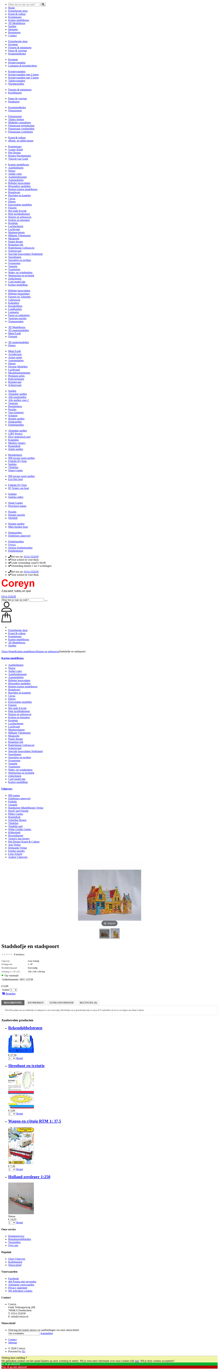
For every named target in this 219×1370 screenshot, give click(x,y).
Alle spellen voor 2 (18, 400)
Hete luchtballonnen (19, 213)
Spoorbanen (14, 257)
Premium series (16, 375)
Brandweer (14, 192)
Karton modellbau (18, 284)
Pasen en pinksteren (19, 315)
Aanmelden (46, 1333)
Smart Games (15, 470)
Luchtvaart (14, 229)
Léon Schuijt (15, 854)
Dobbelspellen (16, 424)
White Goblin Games (19, 829)
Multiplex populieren (19, 122)
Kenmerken (36, 1002)
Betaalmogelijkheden (19, 1239)
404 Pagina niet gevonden (22, 1281)
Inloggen (13, 29)
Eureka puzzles (16, 850)
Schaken (12, 415)
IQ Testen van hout (18, 488)
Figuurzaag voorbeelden (21, 128)
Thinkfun (13, 467)
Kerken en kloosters (19, 220)
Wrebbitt (12, 517)
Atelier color (15, 173)
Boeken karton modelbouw (23, 189)
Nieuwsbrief (15, 1265)
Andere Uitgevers (17, 857)
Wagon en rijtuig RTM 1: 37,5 (34, 1121)
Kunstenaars (15, 17)
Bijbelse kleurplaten (19, 293)
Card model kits (16, 281)
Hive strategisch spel (19, 436)
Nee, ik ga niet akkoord (14, 1367)
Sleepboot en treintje (26, 1065)
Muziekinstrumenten (19, 372)
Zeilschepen (14, 278)
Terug (4, 651)
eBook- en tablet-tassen (20, 140)
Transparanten (15, 321)
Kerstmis (13, 44)
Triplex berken (16, 119)
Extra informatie (62, 1002)
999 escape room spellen (21, 458)
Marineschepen (16, 232)
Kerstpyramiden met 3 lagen (23, 77)
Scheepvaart (14, 250)
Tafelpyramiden (16, 80)
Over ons (13, 1245)
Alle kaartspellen (17, 397)
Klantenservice (16, 1236)
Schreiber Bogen (17, 820)
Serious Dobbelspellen (20, 547)
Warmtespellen (16, 83)
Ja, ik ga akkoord (10, 1363)
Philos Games (15, 813)
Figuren (12, 207)
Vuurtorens (14, 269)
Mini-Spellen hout (18, 526)
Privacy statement (17, 1287)
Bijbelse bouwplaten (19, 183)
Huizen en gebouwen (19, 217)
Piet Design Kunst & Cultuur (24, 841)
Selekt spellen (15, 449)
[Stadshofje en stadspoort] (104, 934)
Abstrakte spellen (17, 394)
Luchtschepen (15, 226)
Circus (11, 198)
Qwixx (12, 544)
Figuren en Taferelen (19, 296)
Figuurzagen (15, 110)
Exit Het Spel (15, 479)
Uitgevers (6, 788)
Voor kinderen (16, 412)
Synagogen (14, 263)
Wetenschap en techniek (21, 275)
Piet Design (14, 152)
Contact (12, 35)
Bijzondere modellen (19, 186)
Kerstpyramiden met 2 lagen (23, 74)
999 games (14, 795)
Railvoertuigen (16, 378)
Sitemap (12, 1342)
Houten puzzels (16, 514)
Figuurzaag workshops (20, 131)
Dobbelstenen (15, 550)
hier (137, 1360)
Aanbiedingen (15, 167)
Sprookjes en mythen (19, 260)
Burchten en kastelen (19, 195)
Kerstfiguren (15, 92)
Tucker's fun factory (19, 838)
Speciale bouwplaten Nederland (25, 253)
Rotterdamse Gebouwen (21, 247)
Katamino (13, 439)
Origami (12, 336)
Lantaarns (13, 312)
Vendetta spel (15, 826)
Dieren (12, 201)
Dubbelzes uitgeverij (19, 535)
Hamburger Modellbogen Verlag (25, 807)
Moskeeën (13, 238)
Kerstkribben (15, 306)
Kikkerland (14, 832)
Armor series (15, 357)
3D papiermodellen (18, 330)
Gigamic (12, 804)
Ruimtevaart (14, 382)
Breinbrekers (15, 406)
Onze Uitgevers (16, 1258)
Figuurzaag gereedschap (21, 125)
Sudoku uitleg (15, 497)
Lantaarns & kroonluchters (22, 65)
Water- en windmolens (20, 272)
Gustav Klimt (15, 149)
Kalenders (13, 302)
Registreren (14, 32)
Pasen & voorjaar (17, 50)
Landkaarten (15, 309)
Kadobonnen (15, 1261)
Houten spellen (16, 418)
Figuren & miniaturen (19, 47)
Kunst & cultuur (17, 13)
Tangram (13, 403)
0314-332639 (31, 556)
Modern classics (16, 442)
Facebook (13, 1278)
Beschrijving (13, 1002)
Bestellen (10, 993)
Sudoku (12, 464)
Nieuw (12, 170)
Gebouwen (14, 299)
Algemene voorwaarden (21, 1284)
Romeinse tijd (15, 244)
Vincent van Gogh (18, 158)
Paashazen (14, 101)
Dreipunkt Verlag (17, 847)
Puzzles (12, 409)
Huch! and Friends (18, 810)
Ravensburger (15, 835)
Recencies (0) (88, 1002)
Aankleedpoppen (17, 176)
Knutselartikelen (17, 53)
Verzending (14, 1242)
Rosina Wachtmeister (19, 155)
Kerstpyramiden (16, 62)
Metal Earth (14, 333)
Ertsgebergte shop (18, 10)
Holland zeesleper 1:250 (29, 1177)
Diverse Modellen (18, 366)
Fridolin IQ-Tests (17, 461)
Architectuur (15, 354)
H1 (23, 1351)
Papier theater (15, 241)
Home (11, 7)
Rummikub (14, 446)
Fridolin (12, 801)
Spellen (12, 26)
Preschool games (17, 505)
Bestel (19, 1058)
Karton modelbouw (18, 20)
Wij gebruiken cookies (20, 1290)
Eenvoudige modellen (20, 204)
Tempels (12, 266)
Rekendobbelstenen (25, 1028)
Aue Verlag (14, 844)
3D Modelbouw (16, 23)
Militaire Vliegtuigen (19, 235)
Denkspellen (15, 421)
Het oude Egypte (17, 210)
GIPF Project (15, 433)
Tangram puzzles (17, 318)
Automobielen (16, 180)
